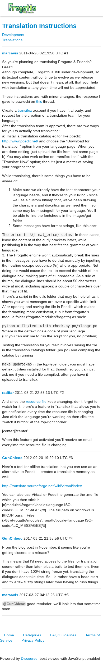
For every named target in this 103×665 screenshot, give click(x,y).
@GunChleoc (14, 604)
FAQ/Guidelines (63, 635)
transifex (25, 110)
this (39, 101)
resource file (36, 401)
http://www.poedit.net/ (20, 141)
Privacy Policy (32, 640)
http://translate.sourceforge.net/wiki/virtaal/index (42, 486)
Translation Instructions (39, 25)
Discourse (29, 658)
